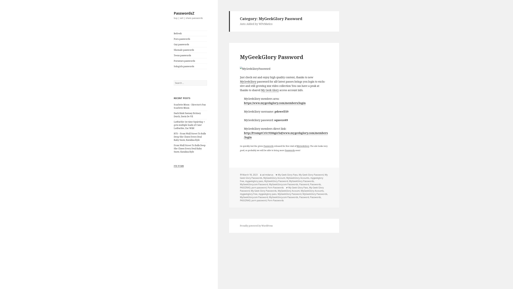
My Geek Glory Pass (288, 174)
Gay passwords (181, 44)
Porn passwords (182, 38)
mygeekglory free (248, 194)
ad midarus (267, 174)
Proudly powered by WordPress (256, 225)
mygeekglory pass (254, 181)
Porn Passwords (276, 187)
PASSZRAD (245, 187)
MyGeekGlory (248, 81)
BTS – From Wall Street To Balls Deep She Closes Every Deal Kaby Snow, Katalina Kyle (190, 136)
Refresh (178, 33)
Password (304, 184)
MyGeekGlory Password (271, 56)
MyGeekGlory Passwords (301, 181)
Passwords (268, 146)
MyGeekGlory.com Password (254, 184)
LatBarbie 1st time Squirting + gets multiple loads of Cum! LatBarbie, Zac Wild (189, 125)
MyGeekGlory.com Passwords (283, 184)
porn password (259, 187)
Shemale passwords (184, 49)
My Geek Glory (270, 90)
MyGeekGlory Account (274, 177)
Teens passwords (182, 55)
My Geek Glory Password (311, 174)
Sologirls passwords (184, 66)
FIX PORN (179, 166)
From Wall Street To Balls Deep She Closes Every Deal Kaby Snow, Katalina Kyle (189, 148)
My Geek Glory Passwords (264, 190)
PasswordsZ (184, 13)
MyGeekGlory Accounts (297, 177)
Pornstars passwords (184, 60)
